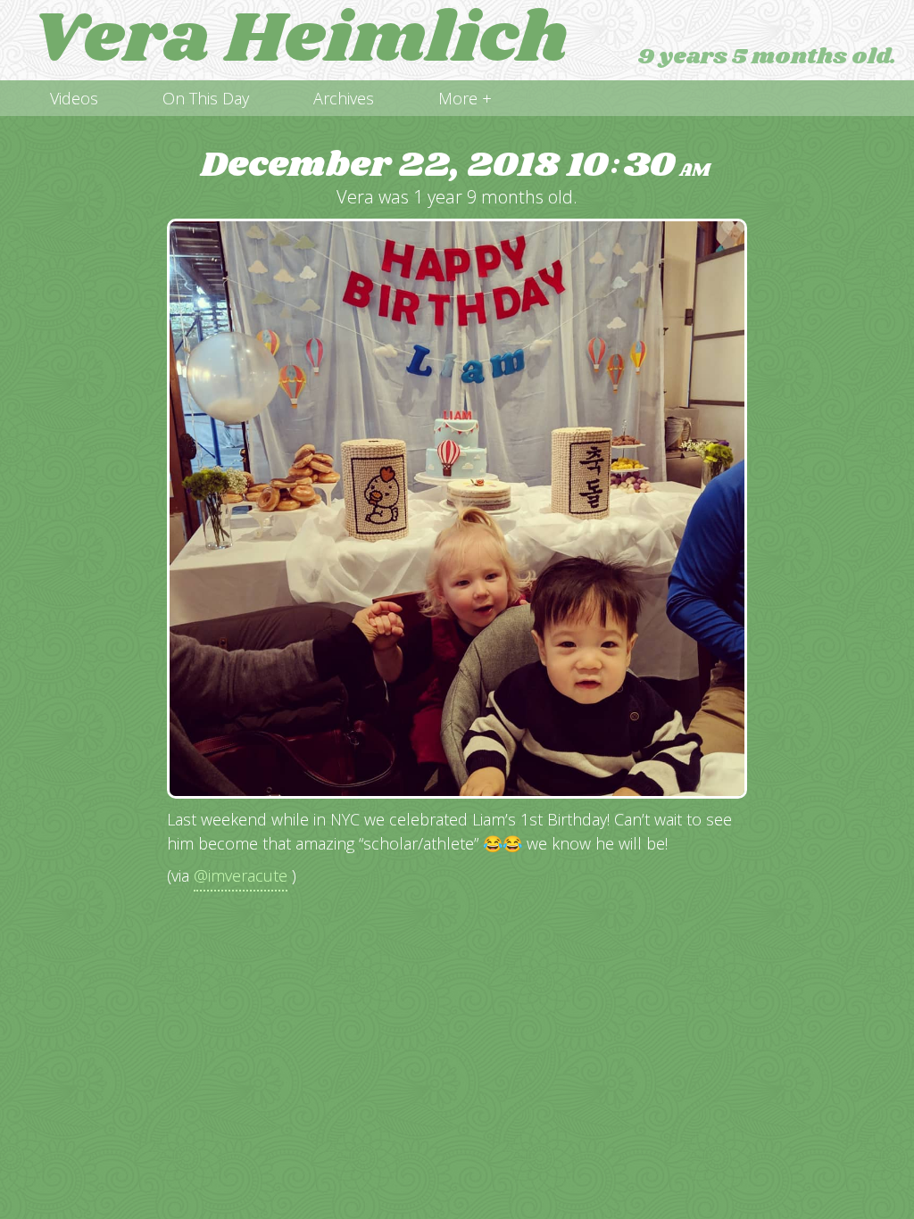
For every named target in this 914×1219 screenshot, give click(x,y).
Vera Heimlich (300, 40)
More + (465, 98)
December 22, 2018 (455, 165)
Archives (343, 98)
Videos (74, 98)
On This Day (205, 98)
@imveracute (240, 875)
